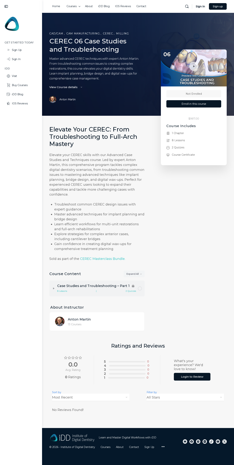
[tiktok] (211, 441)
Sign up (218, 6)
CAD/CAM (56, 33)
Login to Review (192, 376)
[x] (224, 441)
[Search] (186, 6)
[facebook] (191, 441)
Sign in (200, 6)
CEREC (108, 33)
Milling (122, 33)
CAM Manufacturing (83, 33)
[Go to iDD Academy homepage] (12, 23)
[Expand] (53, 288)
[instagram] (198, 441)
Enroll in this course (194, 103)
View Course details (63, 87)
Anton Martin (79, 319)
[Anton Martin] (60, 321)
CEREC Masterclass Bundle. (102, 259)
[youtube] (218, 441)
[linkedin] (205, 441)
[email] (185, 441)
